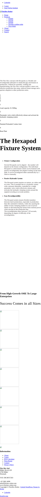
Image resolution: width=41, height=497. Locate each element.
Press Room (8, 461)
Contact (6, 463)
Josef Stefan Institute (11, 8)
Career (6, 6)
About (6, 455)
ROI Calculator (9, 459)
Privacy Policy (9, 465)
